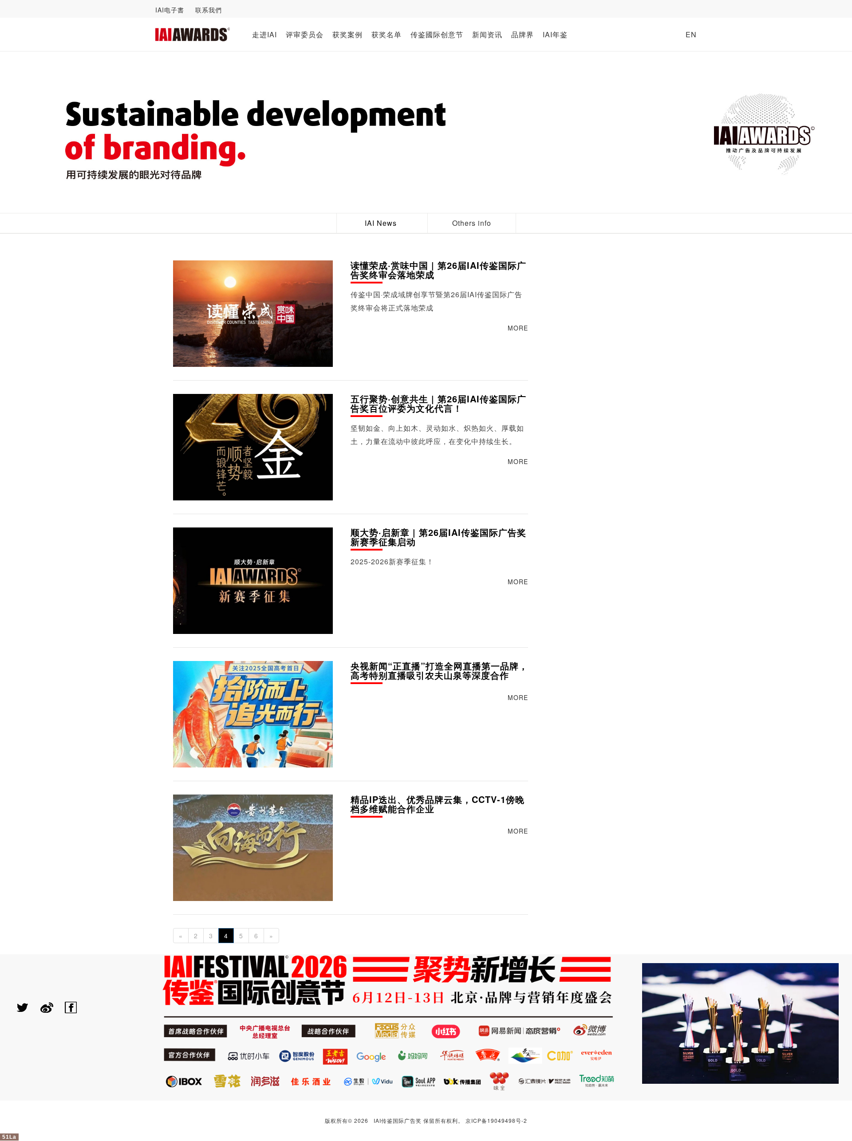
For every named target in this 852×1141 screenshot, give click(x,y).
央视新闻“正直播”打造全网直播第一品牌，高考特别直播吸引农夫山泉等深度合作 (439, 671)
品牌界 (522, 34)
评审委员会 (304, 34)
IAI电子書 (169, 9)
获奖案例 (347, 34)
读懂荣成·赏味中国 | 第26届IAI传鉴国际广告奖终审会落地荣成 (438, 270)
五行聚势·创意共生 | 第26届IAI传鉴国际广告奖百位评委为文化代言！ (438, 404)
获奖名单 (386, 34)
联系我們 (208, 9)
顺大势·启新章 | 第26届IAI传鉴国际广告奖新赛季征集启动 (438, 537)
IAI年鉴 (555, 34)
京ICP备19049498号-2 (496, 1120)
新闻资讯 (487, 34)
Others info (471, 223)
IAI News (381, 223)
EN (691, 34)
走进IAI (264, 34)
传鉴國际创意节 (436, 34)
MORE (518, 327)
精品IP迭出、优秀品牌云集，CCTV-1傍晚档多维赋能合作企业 (438, 805)
